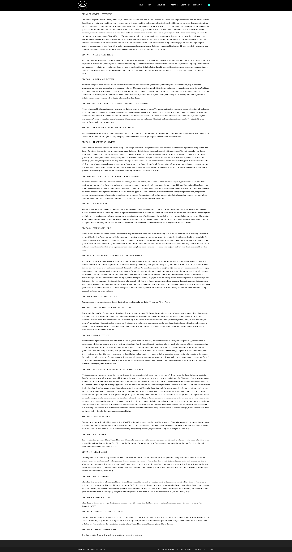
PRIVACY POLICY (173, 549)
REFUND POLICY (209, 549)
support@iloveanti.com (182, 151)
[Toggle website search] (214, 5)
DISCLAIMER (162, 549)
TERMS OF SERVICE (186, 549)
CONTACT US (198, 549)
